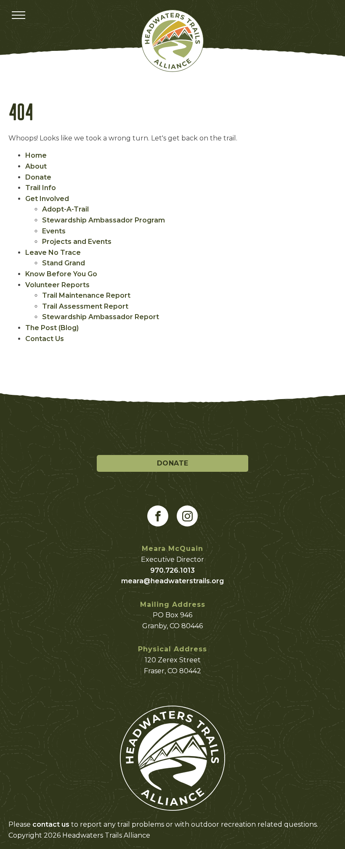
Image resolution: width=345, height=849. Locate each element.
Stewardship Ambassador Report (100, 317)
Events (54, 231)
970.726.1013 (172, 570)
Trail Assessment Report (85, 306)
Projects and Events (76, 242)
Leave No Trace (53, 253)
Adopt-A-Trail (65, 209)
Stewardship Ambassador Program (103, 220)
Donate (38, 177)
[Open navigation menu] (18, 15)
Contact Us (44, 339)
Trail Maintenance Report (86, 295)
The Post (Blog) (52, 328)
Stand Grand (63, 263)
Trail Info (40, 188)
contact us (50, 824)
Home (36, 155)
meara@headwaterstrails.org (172, 581)
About (36, 166)
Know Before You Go (61, 274)
